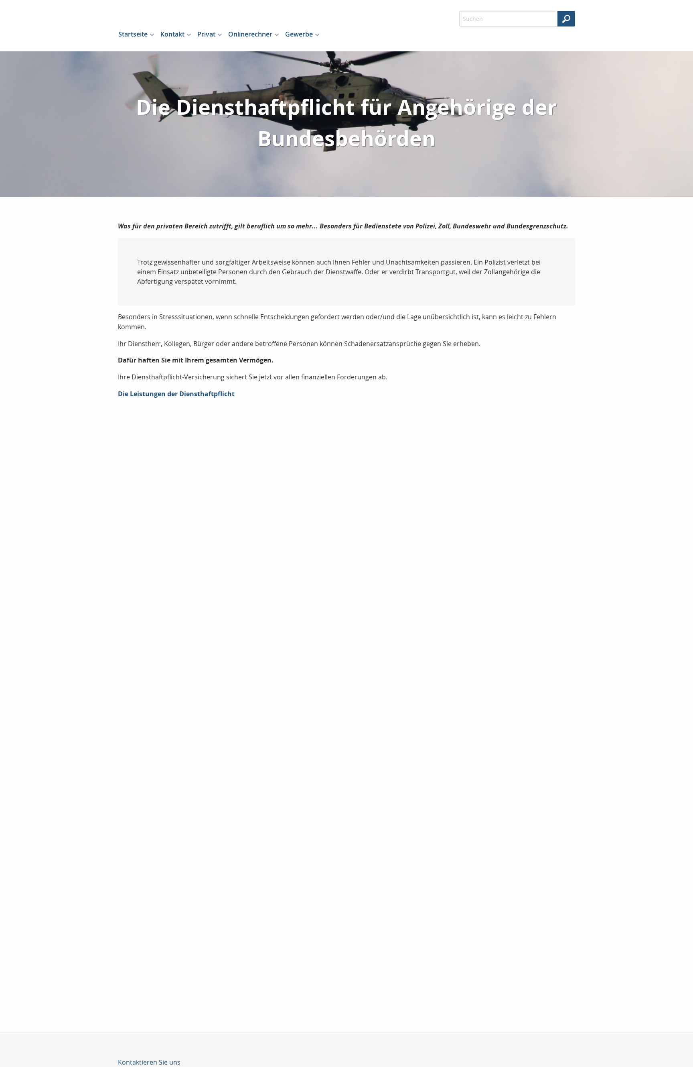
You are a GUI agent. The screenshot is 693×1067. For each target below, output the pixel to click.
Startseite (133, 34)
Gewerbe (299, 34)
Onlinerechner (250, 34)
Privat (206, 34)
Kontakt (172, 34)
